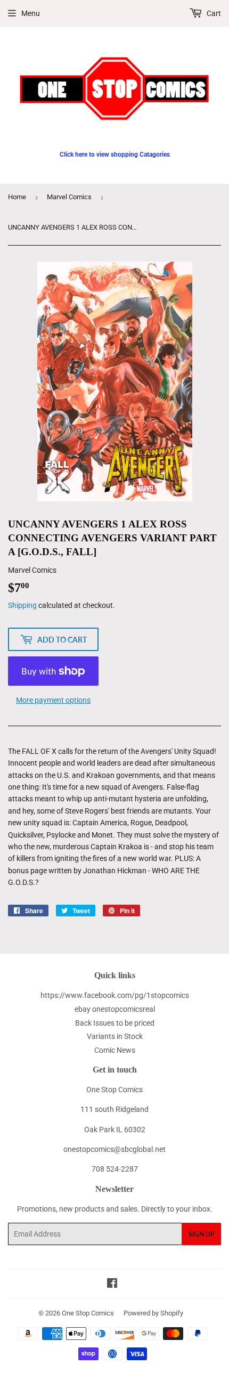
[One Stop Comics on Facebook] (112, 1284)
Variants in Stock (115, 1036)
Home (17, 197)
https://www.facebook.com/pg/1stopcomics (114, 995)
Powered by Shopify (153, 1313)
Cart (213, 13)
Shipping (22, 605)
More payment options (53, 700)
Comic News (114, 1050)
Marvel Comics (69, 197)
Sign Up (201, 1234)
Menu (30, 13)
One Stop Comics (88, 1313)
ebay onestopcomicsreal (115, 1009)
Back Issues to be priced (114, 1023)
